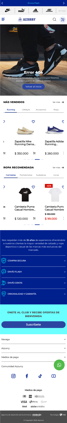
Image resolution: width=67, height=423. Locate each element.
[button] (4, 151)
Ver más (56, 102)
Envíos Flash (33, 3)
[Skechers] (49, 10)
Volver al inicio (33, 86)
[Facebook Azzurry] (26, 376)
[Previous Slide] (3, 3)
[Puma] (21, 10)
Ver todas (62, 11)
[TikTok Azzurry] (40, 376)
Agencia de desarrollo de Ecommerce (16, 415)
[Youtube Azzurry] (53, 376)
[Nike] (8, 10)
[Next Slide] (64, 3)
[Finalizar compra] (63, 20)
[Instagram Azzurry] (13, 376)
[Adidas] (35, 10)
